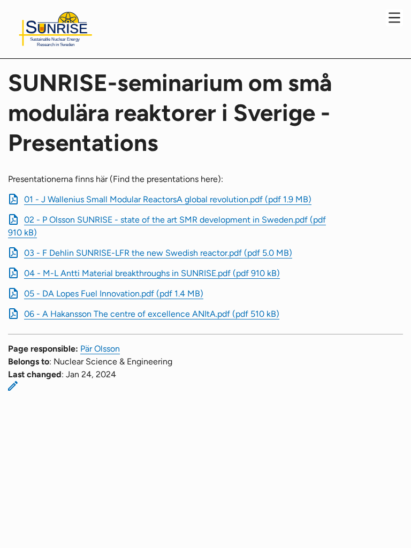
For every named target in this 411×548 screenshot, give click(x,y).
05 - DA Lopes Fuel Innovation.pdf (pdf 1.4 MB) (113, 293)
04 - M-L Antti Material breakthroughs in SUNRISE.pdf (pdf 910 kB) (152, 273)
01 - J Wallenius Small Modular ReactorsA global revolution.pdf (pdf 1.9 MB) (167, 199)
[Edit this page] (13, 386)
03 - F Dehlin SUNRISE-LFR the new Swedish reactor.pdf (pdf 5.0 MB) (158, 253)
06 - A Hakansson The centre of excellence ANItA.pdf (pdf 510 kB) (151, 314)
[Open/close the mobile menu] (394, 17)
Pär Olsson (100, 349)
